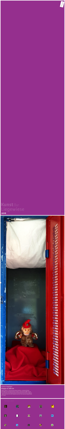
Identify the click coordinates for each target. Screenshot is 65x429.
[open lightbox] (32, 300)
